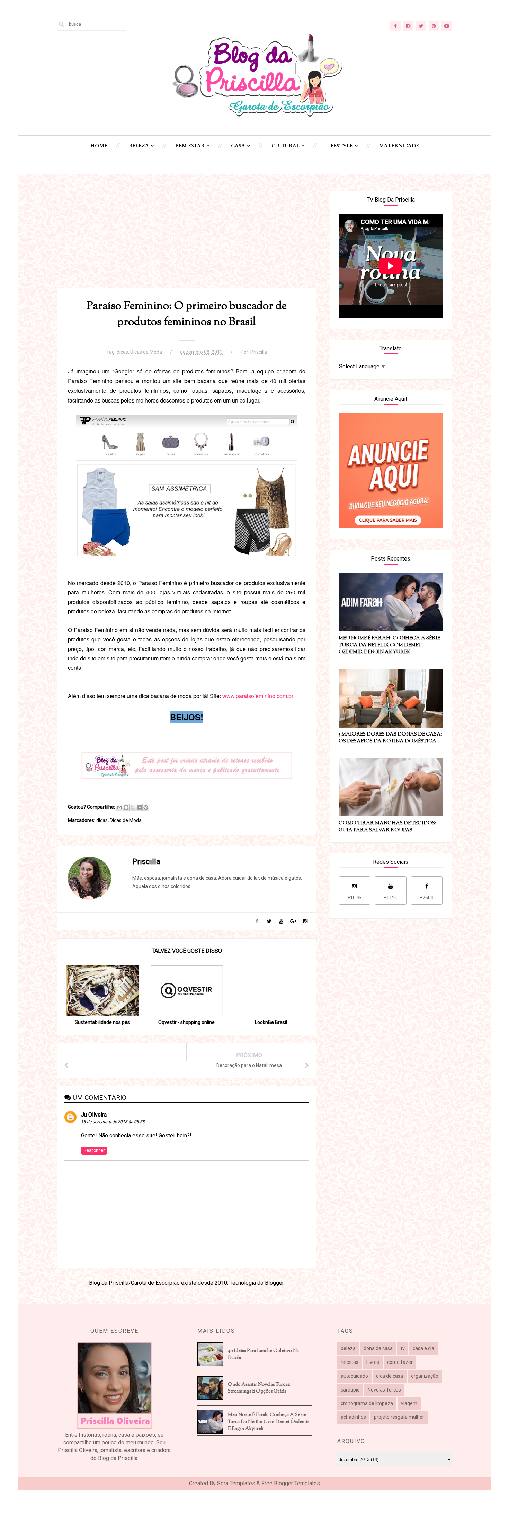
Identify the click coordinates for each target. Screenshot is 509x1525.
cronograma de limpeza (367, 1403)
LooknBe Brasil (271, 1022)
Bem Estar (190, 145)
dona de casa (378, 1348)
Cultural (285, 145)
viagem (409, 1403)
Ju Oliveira (94, 1114)
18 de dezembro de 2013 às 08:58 (113, 1121)
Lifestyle (339, 145)
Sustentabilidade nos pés (102, 1022)
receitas (349, 1362)
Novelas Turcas (384, 1390)
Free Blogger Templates (290, 1483)
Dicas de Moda (146, 352)
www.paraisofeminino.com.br (257, 696)
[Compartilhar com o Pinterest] (145, 807)
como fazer (400, 1362)
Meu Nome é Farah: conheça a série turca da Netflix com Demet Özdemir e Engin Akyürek (268, 1422)
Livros (372, 1362)
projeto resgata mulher (399, 1417)
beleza (348, 1348)
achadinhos (353, 1417)
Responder (94, 1150)
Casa (238, 145)
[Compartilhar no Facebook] (139, 807)
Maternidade (399, 145)
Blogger (274, 1282)
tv (403, 1348)
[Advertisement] (186, 239)
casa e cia (423, 1348)
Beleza (139, 145)
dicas (122, 352)
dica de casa (389, 1376)
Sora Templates (236, 1483)
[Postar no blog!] (126, 807)
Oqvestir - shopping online (186, 1022)
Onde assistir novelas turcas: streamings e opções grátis (259, 1388)
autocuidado (354, 1376)
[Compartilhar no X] (132, 807)
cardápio (350, 1390)
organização (424, 1376)
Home (98, 145)
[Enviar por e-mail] (119, 807)
